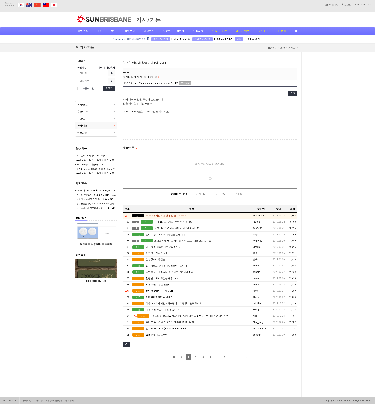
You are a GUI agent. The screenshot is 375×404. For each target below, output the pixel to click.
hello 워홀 (280, 31)
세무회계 (149, 31)
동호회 (167, 31)
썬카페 (262, 31)
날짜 (278, 208)
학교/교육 (82, 118)
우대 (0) (239, 193)
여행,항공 (129, 31)
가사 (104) (202, 193)
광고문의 (69, 400)
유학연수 (83, 31)
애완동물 (82, 132)
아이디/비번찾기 (106, 67)
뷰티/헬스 (82, 104)
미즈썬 (180, 31)
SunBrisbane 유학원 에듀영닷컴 (130, 39)
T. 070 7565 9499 (223, 39)
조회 (292, 208)
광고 (99, 31)
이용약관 (38, 400)
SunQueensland (363, 4)
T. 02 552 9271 (252, 39)
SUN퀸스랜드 (219, 31)
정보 (113, 31)
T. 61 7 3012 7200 (180, 39)
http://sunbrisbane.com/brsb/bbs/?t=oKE (156, 83)
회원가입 (333, 4)
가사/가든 (82, 125)
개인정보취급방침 (53, 400)
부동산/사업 (243, 31)
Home (271, 47)
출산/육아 (82, 111)
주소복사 (185, 83)
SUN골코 (198, 31)
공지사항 (27, 400)
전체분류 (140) (179, 193)
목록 (292, 92)
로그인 (347, 4)
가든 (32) (221, 193)
